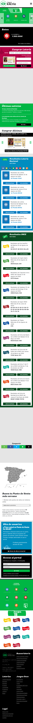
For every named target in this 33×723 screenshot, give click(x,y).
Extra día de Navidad (21, 701)
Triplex (18, 683)
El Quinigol (7, 608)
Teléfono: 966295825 (7, 667)
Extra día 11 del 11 (20, 699)
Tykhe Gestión (20, 664)
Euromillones (24, 20)
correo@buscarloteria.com (9, 671)
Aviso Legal (5, 711)
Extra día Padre (16, 639)
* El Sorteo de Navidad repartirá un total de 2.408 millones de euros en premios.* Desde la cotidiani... (16, 110)
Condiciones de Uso (7, 715)
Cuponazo (25, 631)
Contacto (18, 666)
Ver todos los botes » (24, 43)
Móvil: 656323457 (7, 669)
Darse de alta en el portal (17, 551)
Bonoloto (16, 20)
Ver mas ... (24, 124)
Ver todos (13, 163)
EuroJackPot (19, 679)
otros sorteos (10, 183)
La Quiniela (25, 600)
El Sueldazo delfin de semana (16, 632)
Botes (25, 608)
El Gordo (16, 600)
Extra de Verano (20, 697)
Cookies (4, 717)
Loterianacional (8, 20)
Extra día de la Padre (21, 695)
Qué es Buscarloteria (21, 658)
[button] (2, 142)
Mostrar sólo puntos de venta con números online (16, 501)
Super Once (16, 623)
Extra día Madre (7, 639)
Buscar (25, 66)
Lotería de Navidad (21, 660)
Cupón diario (7, 631)
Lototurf (16, 608)
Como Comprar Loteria (22, 656)
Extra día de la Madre (21, 693)
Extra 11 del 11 (26, 639)
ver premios (24, 183)
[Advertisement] (16, 86)
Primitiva (7, 600)
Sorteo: (7, 52)
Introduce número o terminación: (26, 56)
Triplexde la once (25, 623)
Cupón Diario (19, 691)
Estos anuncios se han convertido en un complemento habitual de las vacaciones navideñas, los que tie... (15, 119)
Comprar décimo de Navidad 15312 (21, 149)
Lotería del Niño (20, 662)
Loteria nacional (7, 592)
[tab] (5, 10)
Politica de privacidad (7, 713)
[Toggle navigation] (31, 3)
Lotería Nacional (6, 679)
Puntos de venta (20, 668)
